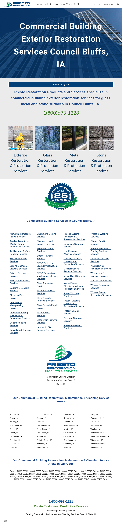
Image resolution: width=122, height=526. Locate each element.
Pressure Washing (99, 234)
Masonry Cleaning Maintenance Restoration (73, 261)
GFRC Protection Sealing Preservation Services (47, 266)
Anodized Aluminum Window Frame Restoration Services (20, 244)
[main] (61, 43)
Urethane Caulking (99, 258)
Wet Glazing (96, 280)
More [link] (107, 4)
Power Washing (71, 293)
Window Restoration (100, 285)
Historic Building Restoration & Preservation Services (74, 237)
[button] (118, 4)
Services (68, 247)
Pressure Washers (73, 325)
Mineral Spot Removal (75, 276)
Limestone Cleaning (73, 244)
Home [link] (97, 4)
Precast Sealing (71, 311)
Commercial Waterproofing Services (17, 305)
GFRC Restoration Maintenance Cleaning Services (48, 276)
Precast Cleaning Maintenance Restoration (72, 303)
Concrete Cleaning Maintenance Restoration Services (20, 315)
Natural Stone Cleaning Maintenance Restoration (75, 286)
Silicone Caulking (99, 241)
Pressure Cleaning (73, 318)
